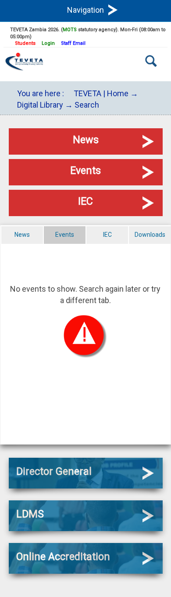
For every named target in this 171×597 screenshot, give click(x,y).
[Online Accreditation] (86, 570)
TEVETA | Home (101, 93)
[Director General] (86, 485)
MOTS (70, 30)
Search (87, 104)
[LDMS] (86, 528)
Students (25, 43)
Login (48, 43)
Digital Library (40, 104)
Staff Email (73, 43)
